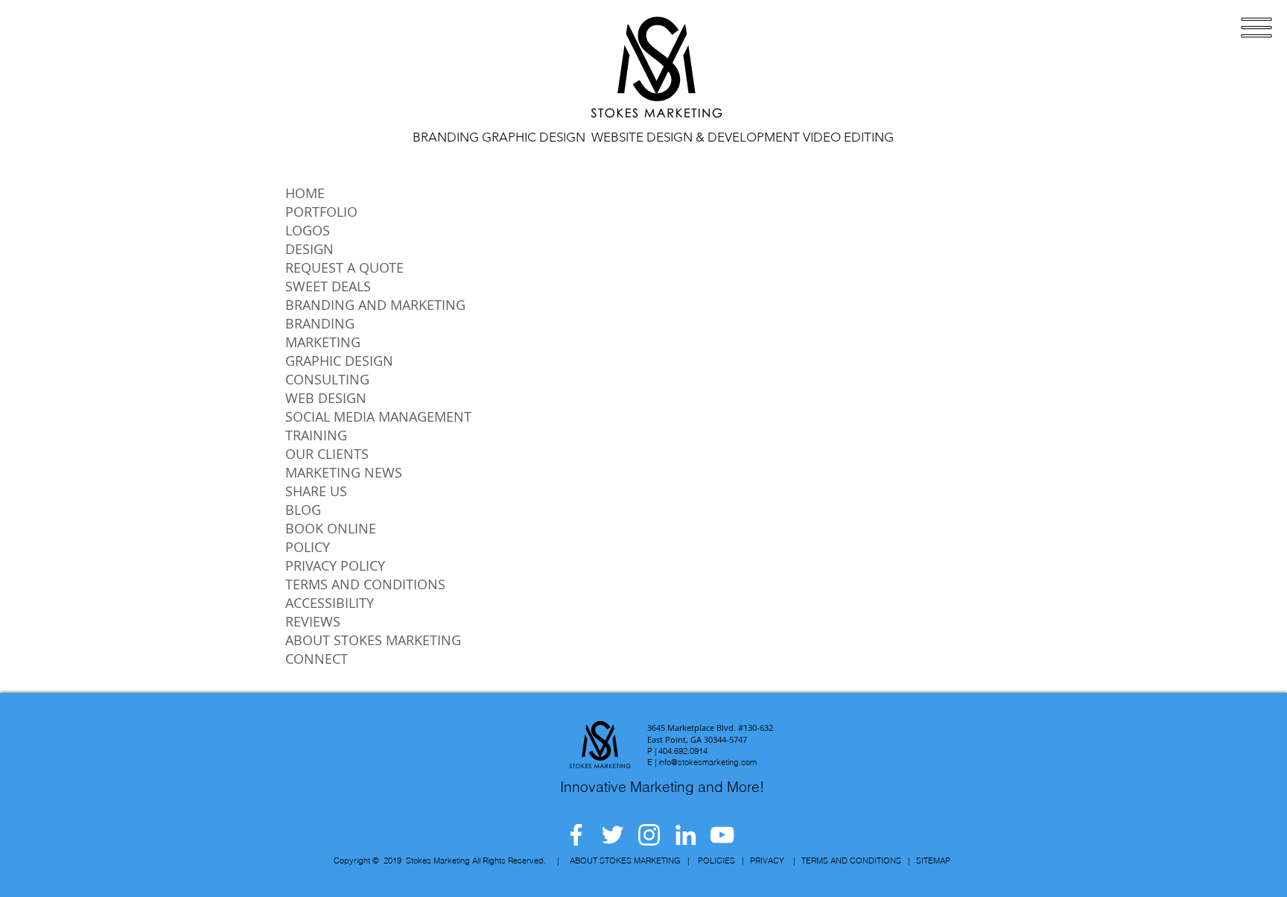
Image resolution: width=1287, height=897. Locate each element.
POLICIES (716, 860)
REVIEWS (312, 621)
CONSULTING (327, 379)
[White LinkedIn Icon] (685, 834)
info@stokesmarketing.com (707, 762)
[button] (1257, 28)
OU (295, 454)
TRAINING (316, 435)
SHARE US (316, 491)
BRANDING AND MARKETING (375, 305)
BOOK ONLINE (330, 528)
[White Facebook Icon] (576, 834)
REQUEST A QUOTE (344, 267)
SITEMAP (933, 860)
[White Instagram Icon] (649, 834)
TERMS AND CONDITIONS (365, 584)
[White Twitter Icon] (612, 834)
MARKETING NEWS (343, 472)
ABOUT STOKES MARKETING (373, 640)
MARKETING (322, 342)
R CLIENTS (337, 454)
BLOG (303, 510)
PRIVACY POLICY (335, 565)
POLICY (307, 547)
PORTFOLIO (321, 212)
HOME (305, 193)
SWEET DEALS (328, 286)
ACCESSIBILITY (329, 603)
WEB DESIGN (325, 398)
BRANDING (320, 323)
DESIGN (309, 249)
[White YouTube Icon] (722, 834)
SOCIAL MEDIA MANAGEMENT (378, 416)
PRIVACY (767, 860)
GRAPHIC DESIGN (339, 361)
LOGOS (307, 230)
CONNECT (316, 659)
